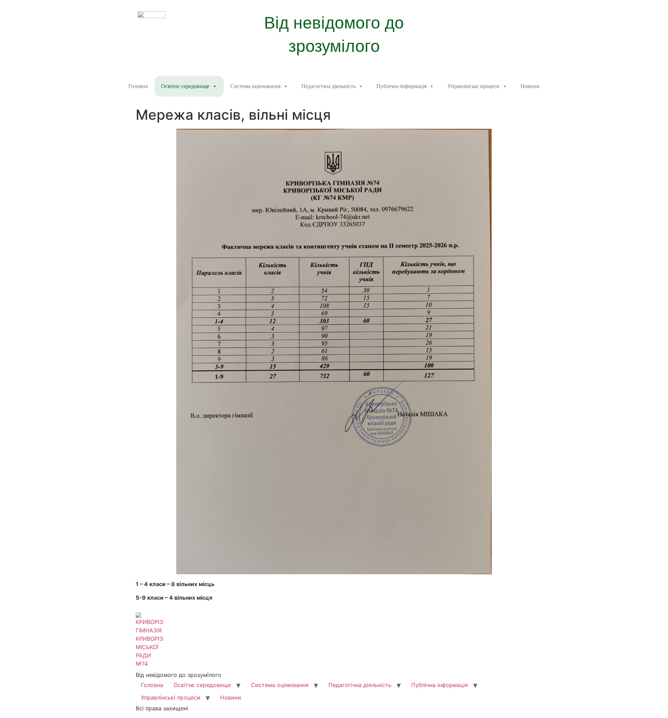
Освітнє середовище (185, 86)
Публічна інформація (401, 86)
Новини (530, 86)
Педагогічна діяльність (328, 86)
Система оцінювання (255, 86)
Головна (138, 86)
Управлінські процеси (473, 86)
